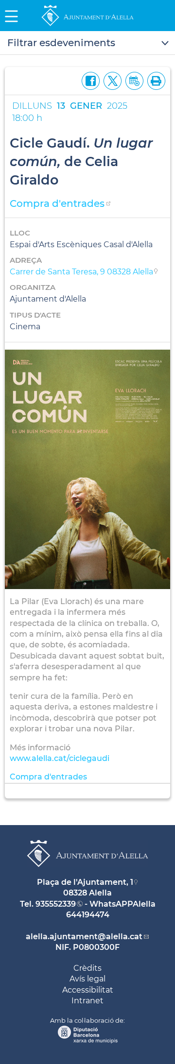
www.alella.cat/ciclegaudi (59, 758)
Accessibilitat (87, 990)
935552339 (55, 904)
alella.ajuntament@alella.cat (84, 936)
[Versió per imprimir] (154, 79)
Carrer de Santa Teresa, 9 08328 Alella (81, 271)
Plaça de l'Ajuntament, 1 (85, 882)
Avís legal (87, 978)
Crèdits (87, 968)
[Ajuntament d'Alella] (87, 25)
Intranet (87, 1000)
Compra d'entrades (57, 203)
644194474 (87, 914)
